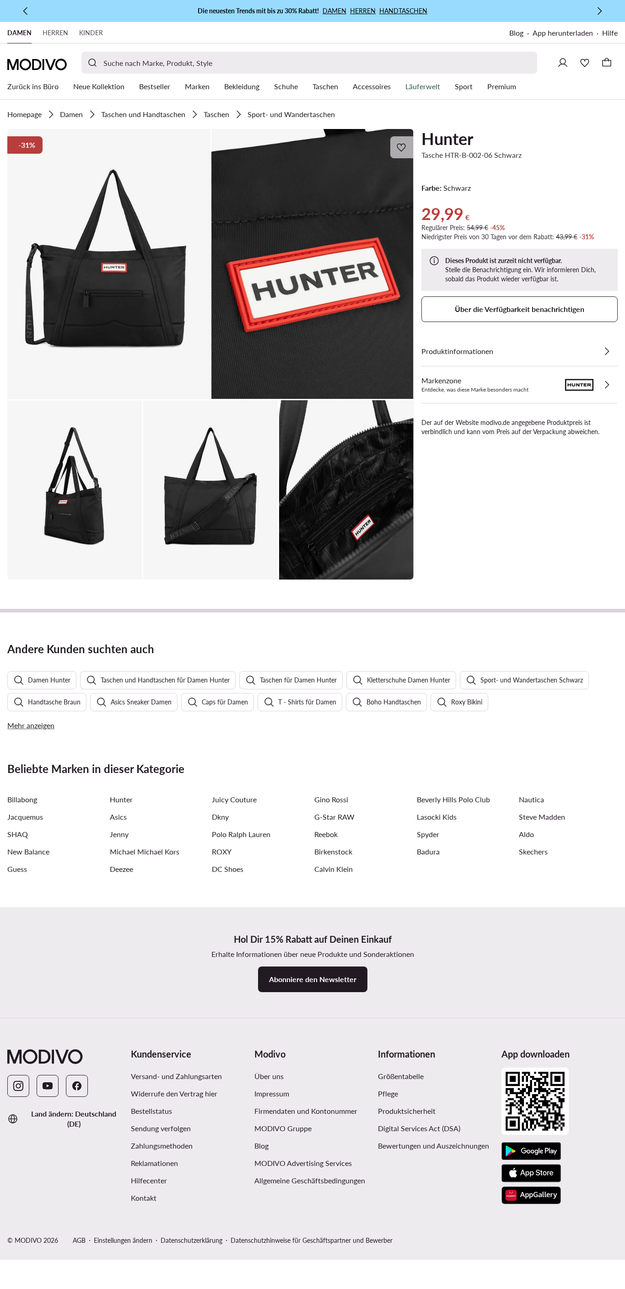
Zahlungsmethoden (162, 1145)
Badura (428, 851)
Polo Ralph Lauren (241, 834)
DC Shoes (227, 869)
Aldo (526, 834)
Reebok (326, 834)
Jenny (119, 834)
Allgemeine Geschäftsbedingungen (309, 1180)
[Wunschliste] (585, 63)
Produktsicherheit (407, 1110)
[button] (108, 264)
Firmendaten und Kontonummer (305, 1110)
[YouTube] (48, 1086)
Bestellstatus (151, 1110)
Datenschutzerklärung (191, 1240)
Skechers (533, 851)
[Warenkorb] (607, 63)
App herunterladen (563, 32)
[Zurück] (26, 11)
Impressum (271, 1093)
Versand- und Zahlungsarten (176, 1076)
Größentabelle (401, 1076)
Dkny (220, 816)
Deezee (121, 869)
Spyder (428, 834)
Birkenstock (333, 851)
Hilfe (610, 32)
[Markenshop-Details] (607, 385)
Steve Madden (542, 816)
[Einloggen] (563, 63)
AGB (79, 1240)
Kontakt (143, 1197)
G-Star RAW (334, 816)
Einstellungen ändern (123, 1240)
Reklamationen (154, 1163)
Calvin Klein (333, 869)
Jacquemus (25, 816)
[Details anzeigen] (607, 351)
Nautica (531, 799)
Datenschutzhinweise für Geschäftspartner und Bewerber (312, 1240)
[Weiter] (599, 11)
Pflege (388, 1093)
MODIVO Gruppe (283, 1128)
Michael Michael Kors (144, 851)
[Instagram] (18, 1086)
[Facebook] (77, 1086)
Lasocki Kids (437, 816)
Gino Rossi (331, 799)
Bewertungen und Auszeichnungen (433, 1145)
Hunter (447, 139)
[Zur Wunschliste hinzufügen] (402, 147)
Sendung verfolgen (161, 1128)
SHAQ (17, 834)
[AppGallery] (531, 1195)
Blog (516, 32)
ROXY (222, 851)
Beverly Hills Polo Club (453, 799)
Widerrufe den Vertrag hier (174, 1093)
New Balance (28, 851)
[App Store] (531, 1173)
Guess (17, 869)
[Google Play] (531, 1151)
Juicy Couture (234, 799)
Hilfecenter (149, 1180)
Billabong (22, 799)
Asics (118, 816)
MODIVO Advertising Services (303, 1163)
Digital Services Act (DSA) (419, 1128)
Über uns (269, 1076)
